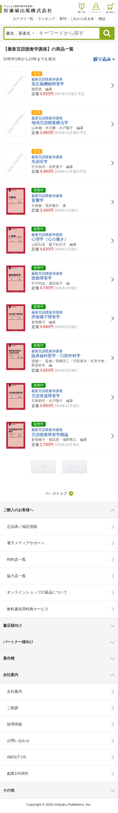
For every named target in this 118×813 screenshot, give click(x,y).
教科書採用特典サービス (27, 609)
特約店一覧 (16, 559)
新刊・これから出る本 (76, 19)
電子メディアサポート (26, 543)
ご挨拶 (12, 708)
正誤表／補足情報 (22, 526)
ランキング (46, 19)
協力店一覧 (16, 576)
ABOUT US (16, 757)
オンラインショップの (37, 592)
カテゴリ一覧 (23, 19)
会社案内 (14, 691)
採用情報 (14, 724)
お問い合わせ (18, 740)
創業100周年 (18, 773)
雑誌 (101, 19)
